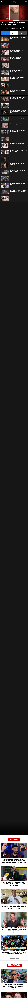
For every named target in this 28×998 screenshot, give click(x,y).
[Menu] (2, 2)
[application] (14, 13)
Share (6, 33)
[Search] (26, 2)
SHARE (14, 33)
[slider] (14, 20)
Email (23, 33)
